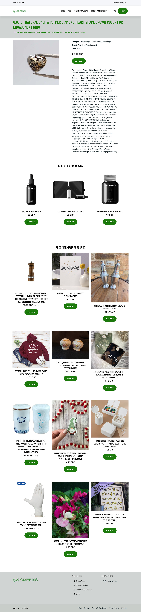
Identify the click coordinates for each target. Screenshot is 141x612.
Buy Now (79, 61)
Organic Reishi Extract (31, 211)
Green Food (66, 11)
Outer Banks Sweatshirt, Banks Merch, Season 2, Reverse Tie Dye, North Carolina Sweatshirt (110, 375)
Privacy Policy (114, 608)
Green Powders (81, 11)
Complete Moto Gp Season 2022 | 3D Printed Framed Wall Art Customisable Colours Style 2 (109, 517)
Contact (87, 608)
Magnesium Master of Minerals (110, 211)
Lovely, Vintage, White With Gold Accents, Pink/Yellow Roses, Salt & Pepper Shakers (71, 365)
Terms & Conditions (99, 608)
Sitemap (124, 608)
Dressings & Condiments (91, 42)
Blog (113, 11)
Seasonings (106, 42)
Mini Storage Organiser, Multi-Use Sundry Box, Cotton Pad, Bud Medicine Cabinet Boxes (110, 443)
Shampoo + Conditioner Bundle (71, 211)
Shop (123, 11)
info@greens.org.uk (119, 3)
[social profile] (23, 3)
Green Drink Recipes (99, 11)
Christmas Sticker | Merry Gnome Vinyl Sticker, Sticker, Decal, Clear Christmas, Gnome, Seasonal (70, 456)
